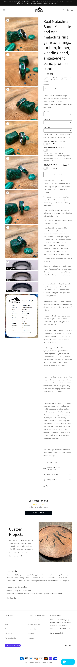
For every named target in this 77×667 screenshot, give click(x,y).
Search (7, 624)
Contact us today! (15, 556)
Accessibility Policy (34, 624)
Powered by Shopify (47, 662)
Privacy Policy (32, 629)
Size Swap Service (13, 598)
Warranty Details (10, 638)
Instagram (31, 638)
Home (7, 620)
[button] (4, 9)
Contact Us (8, 633)
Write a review (38, 513)
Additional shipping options (51, 79)
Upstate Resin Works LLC (35, 662)
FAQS (6, 629)
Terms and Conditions (35, 620)
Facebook (31, 633)
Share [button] (47, 486)
